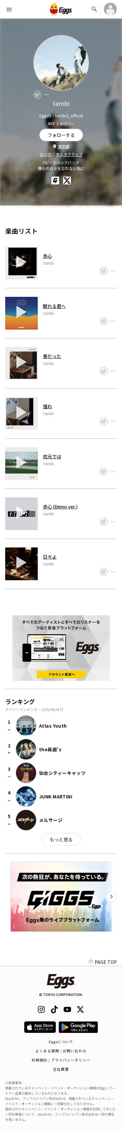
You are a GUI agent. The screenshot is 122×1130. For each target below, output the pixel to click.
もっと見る (61, 839)
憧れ (47, 406)
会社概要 (61, 1069)
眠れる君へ (54, 306)
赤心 (47, 256)
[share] (37, 95)
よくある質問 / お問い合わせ (61, 1050)
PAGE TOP (106, 962)
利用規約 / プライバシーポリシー (61, 1060)
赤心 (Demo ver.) (60, 506)
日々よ (50, 556)
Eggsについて (61, 1041)
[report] (46, 95)
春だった (52, 356)
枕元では (52, 456)
